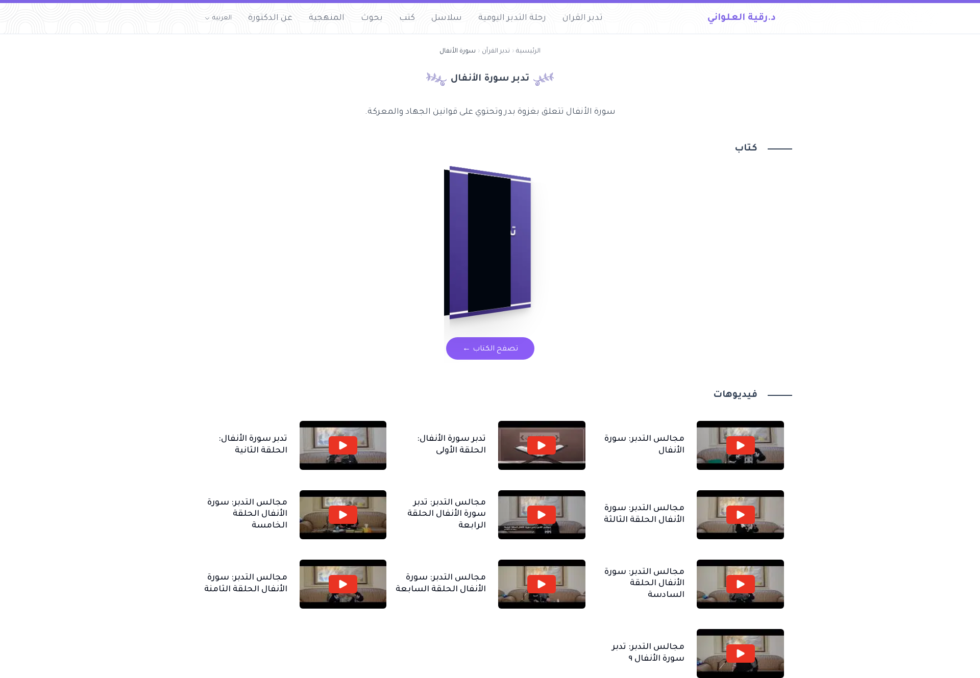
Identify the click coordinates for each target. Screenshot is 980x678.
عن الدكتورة (270, 18)
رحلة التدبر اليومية (512, 18)
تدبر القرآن (496, 51)
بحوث (372, 18)
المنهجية (327, 18)
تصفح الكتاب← (490, 349)
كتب (407, 18)
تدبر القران (582, 18)
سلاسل (446, 18)
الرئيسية (528, 51)
